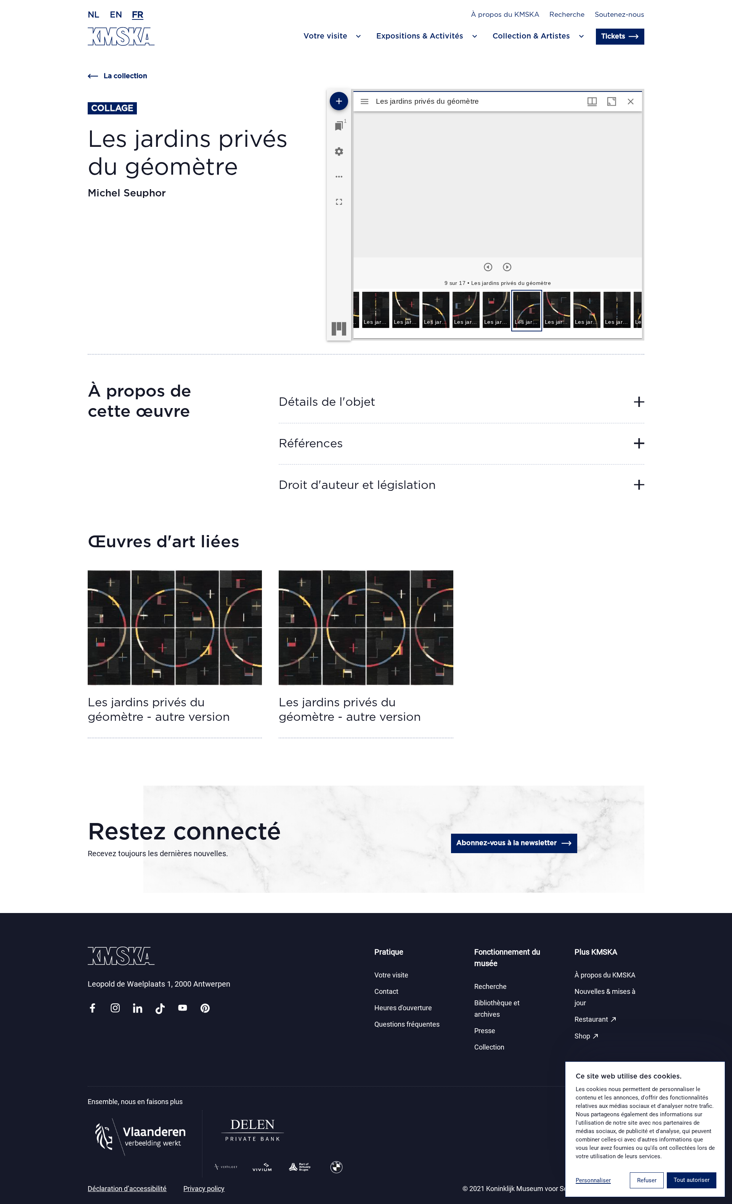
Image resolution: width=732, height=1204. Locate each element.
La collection (125, 76)
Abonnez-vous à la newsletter (506, 843)
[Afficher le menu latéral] (364, 101)
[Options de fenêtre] (592, 101)
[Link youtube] (182, 1008)
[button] (375, 311)
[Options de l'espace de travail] (338, 176)
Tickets (613, 36)
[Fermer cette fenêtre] (630, 101)
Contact (386, 991)
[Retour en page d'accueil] (121, 36)
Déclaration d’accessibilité (127, 1189)
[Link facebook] (92, 1008)
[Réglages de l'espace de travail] (338, 151)
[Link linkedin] (137, 1008)
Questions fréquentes (407, 1024)
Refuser (647, 1180)
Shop (587, 1036)
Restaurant (596, 1019)
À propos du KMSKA (505, 14)
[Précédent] (488, 266)
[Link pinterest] (205, 1008)
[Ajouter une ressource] (339, 101)
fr (137, 15)
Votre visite (391, 975)
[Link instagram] (115, 1008)
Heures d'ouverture (403, 1008)
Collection (489, 1047)
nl (94, 15)
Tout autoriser (692, 1180)
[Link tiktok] (160, 1008)
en (116, 15)
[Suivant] (507, 266)
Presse (484, 1031)
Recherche (566, 14)
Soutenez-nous (619, 14)
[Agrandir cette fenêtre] (611, 101)
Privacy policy (204, 1189)
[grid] (497, 313)
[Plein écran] (338, 201)
